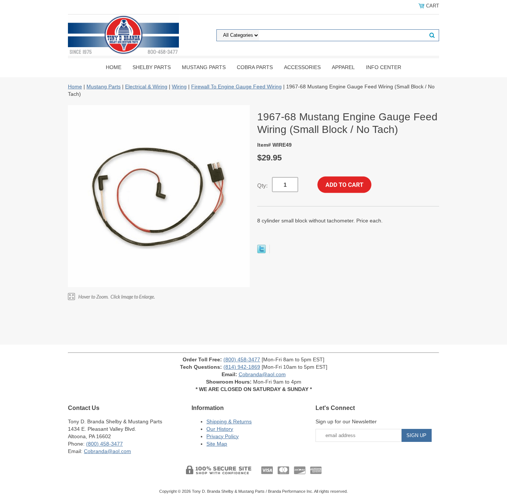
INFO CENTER (383, 67)
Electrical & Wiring (146, 86)
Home (113, 67)
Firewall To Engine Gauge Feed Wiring (236, 86)
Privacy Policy (222, 436)
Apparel (343, 67)
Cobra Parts (255, 67)
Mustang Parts (204, 67)
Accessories (302, 67)
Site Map (216, 444)
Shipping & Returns (229, 421)
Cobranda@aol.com (262, 374)
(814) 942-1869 (241, 367)
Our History (219, 429)
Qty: (262, 185)
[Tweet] (261, 251)
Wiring (179, 86)
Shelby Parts (152, 67)
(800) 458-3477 (241, 359)
